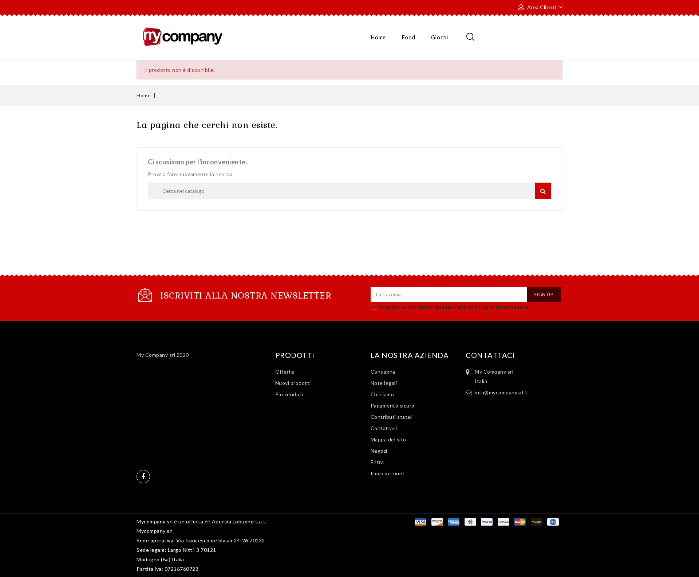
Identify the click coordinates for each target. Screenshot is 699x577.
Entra (377, 462)
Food (408, 37)
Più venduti (289, 394)
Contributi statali (392, 417)
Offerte (285, 372)
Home (378, 37)
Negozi (379, 451)
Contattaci (384, 428)
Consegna (383, 372)
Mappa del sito (388, 439)
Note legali (384, 383)
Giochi (439, 37)
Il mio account (388, 473)
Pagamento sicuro (393, 405)
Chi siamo (382, 394)
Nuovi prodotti (293, 383)
